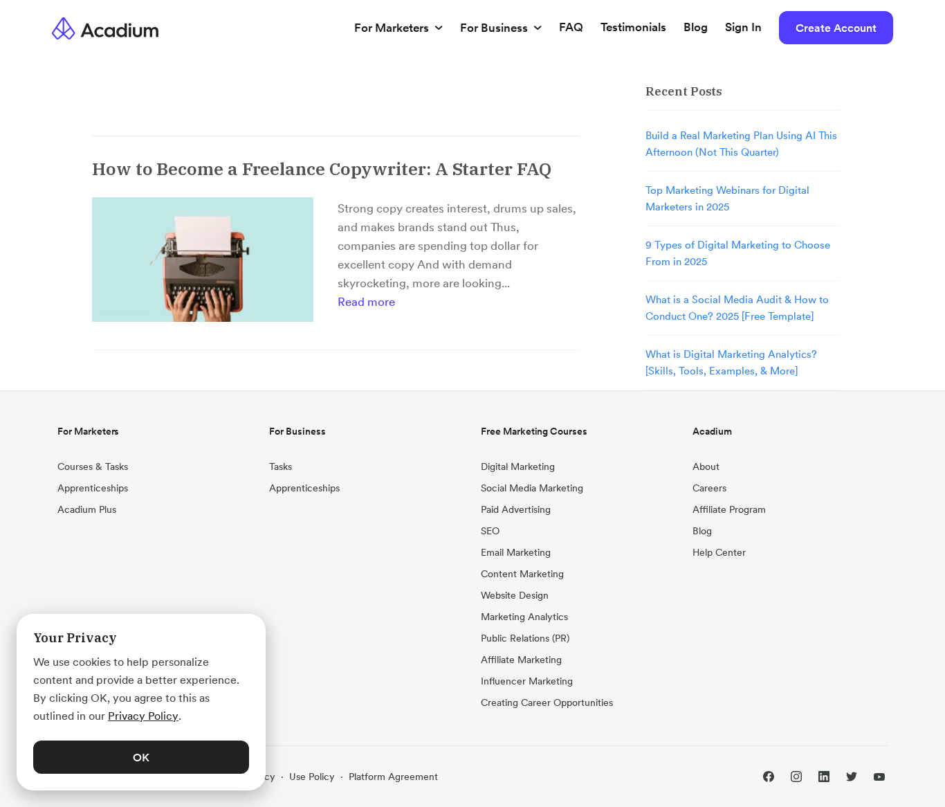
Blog (695, 27)
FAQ (571, 27)
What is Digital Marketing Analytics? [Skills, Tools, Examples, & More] (731, 362)
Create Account (836, 28)
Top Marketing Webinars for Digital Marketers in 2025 (727, 198)
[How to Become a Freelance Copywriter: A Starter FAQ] (202, 259)
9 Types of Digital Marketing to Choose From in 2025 (737, 253)
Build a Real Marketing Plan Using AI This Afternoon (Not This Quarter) (741, 143)
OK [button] (141, 757)
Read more (366, 301)
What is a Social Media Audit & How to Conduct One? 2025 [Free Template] (737, 308)
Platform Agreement (393, 776)
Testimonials (633, 27)
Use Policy (312, 776)
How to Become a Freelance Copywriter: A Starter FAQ (321, 168)
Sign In (743, 27)
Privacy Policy (143, 716)
